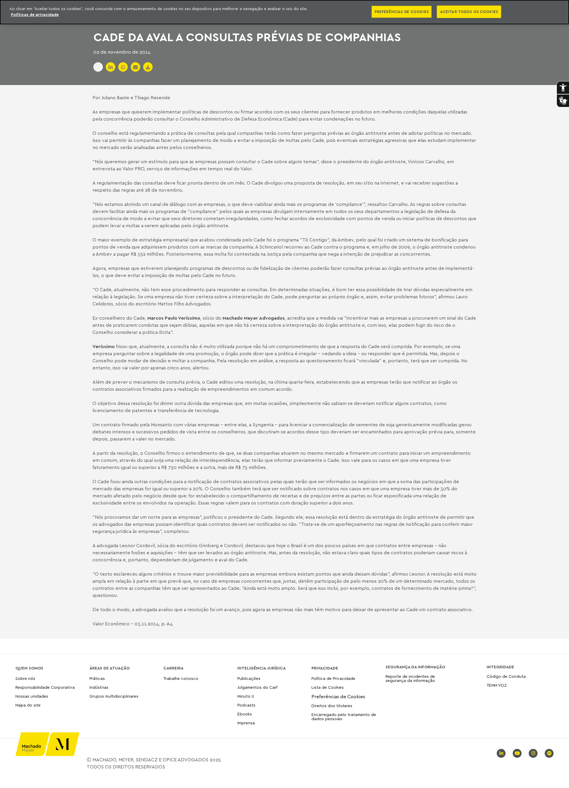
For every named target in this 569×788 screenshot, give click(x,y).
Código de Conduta (506, 676)
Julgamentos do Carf (257, 687)
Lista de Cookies (327, 687)
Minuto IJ (245, 696)
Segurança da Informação (415, 666)
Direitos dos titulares (331, 705)
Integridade (500, 666)
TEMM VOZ (497, 685)
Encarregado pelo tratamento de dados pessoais (343, 716)
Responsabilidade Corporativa (45, 687)
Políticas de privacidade (35, 14)
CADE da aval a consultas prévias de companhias (247, 37)
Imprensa (246, 722)
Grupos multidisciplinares (113, 696)
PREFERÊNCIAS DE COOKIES (402, 11)
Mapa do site (28, 705)
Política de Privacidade (333, 678)
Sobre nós (25, 678)
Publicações (248, 678)
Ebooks (244, 713)
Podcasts (246, 704)
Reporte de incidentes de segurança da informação (410, 678)
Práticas (97, 678)
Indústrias (98, 687)
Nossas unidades (31, 696)
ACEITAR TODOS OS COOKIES (469, 11)
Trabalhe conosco (180, 678)
